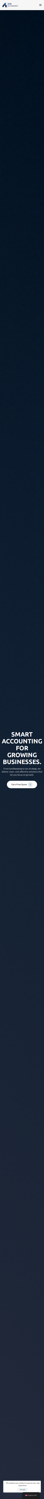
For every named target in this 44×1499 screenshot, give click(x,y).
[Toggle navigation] (35, 5)
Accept (22, 1490)
